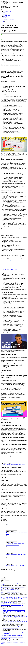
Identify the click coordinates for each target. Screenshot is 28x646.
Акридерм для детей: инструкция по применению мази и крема (15, 544)
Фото (4, 12)
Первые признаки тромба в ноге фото (10, 589)
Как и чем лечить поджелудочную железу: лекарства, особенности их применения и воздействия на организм (14, 598)
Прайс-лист (6, 17)
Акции (5, 14)
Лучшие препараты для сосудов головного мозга (12, 587)
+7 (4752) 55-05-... (9, 5)
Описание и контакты (8, 19)
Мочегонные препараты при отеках (9, 602)
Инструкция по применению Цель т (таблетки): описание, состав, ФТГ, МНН (15, 617)
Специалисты (6, 15)
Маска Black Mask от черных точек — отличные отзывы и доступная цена (15, 622)
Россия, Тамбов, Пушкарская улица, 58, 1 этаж (12, 3)
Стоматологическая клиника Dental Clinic (12, 635)
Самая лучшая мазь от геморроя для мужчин (14, 464)
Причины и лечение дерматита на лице (10, 592)
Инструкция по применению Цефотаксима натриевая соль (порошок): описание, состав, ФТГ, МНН (14, 611)
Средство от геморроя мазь (10, 269)
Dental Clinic (4, 1)
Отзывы (5, 16)
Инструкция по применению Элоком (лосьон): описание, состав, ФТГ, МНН (14, 627)
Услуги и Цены (7, 11)
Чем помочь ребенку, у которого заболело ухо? (12, 605)
